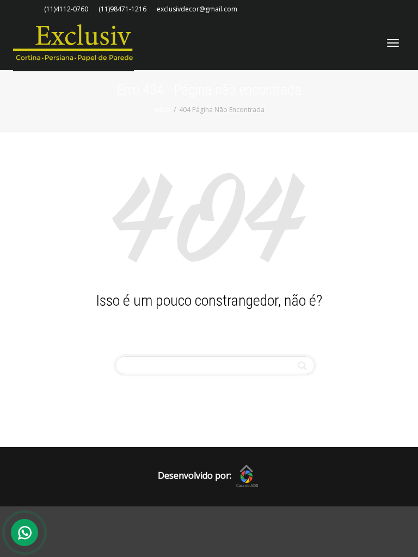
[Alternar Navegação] (393, 43)
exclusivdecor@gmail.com (197, 9)
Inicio (162, 109)
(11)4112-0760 (66, 9)
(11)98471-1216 (122, 9)
